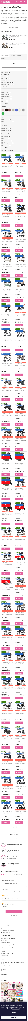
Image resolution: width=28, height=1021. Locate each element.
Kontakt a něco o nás (5, 946)
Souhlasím (13, 1017)
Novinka (6, 78)
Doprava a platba (4, 940)
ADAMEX (6, 94)
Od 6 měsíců (7, 130)
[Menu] (24, 1)
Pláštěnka (6, 136)
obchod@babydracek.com (9, 926)
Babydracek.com (7, 932)
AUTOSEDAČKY (4, 969)
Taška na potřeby (8, 143)
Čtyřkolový (7, 120)
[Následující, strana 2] (14, 831)
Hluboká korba (7, 141)
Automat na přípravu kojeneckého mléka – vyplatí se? (12, 962)
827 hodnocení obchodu (17, 874)
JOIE (5, 101)
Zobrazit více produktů (13, 51)
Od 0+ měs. (7, 128)
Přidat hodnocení (14, 915)
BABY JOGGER (7, 97)
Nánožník (6, 139)
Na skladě (6, 72)
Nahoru (15, 838)
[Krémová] (13, 110)
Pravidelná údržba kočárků (7, 953)
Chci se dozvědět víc (13, 27)
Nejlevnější (12, 55)
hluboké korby (5, 16)
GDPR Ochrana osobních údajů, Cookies (9, 944)
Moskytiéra (6, 145)
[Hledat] (16, 1)
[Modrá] (16, 110)
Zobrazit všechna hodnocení (14, 911)
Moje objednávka (4, 955)
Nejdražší (19, 55)
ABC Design (6, 92)
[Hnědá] (9, 110)
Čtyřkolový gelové (8, 122)
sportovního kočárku (20, 15)
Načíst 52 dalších (14, 827)
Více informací (15, 1009)
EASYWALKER (7, 99)
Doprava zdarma (8, 82)
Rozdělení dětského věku (6, 950)
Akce (5, 76)
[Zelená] (2, 113)
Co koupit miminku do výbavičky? (8, 966)
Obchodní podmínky (5, 942)
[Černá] (6, 110)
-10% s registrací (8, 84)
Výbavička (3, 951)
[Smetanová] (19, 110)
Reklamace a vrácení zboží (7, 948)
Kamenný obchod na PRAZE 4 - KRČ (8, 938)
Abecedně (3, 58)
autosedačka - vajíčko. (6, 17)
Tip (4, 80)
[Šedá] (23, 110)
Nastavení (13, 1012)
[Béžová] (2, 110)
